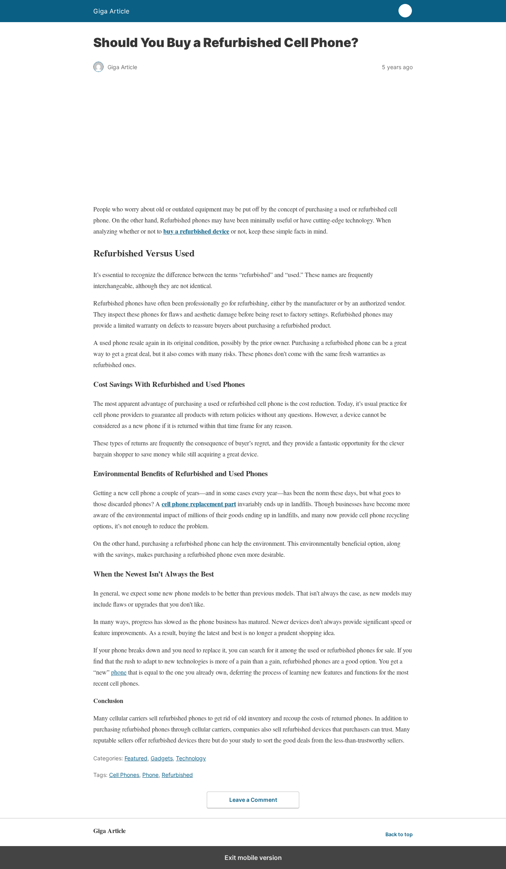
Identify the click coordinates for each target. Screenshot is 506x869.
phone (118, 672)
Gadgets (162, 758)
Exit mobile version (253, 857)
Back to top (399, 834)
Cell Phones (124, 774)
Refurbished (177, 774)
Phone (150, 774)
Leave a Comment (253, 799)
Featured (136, 758)
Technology (191, 758)
